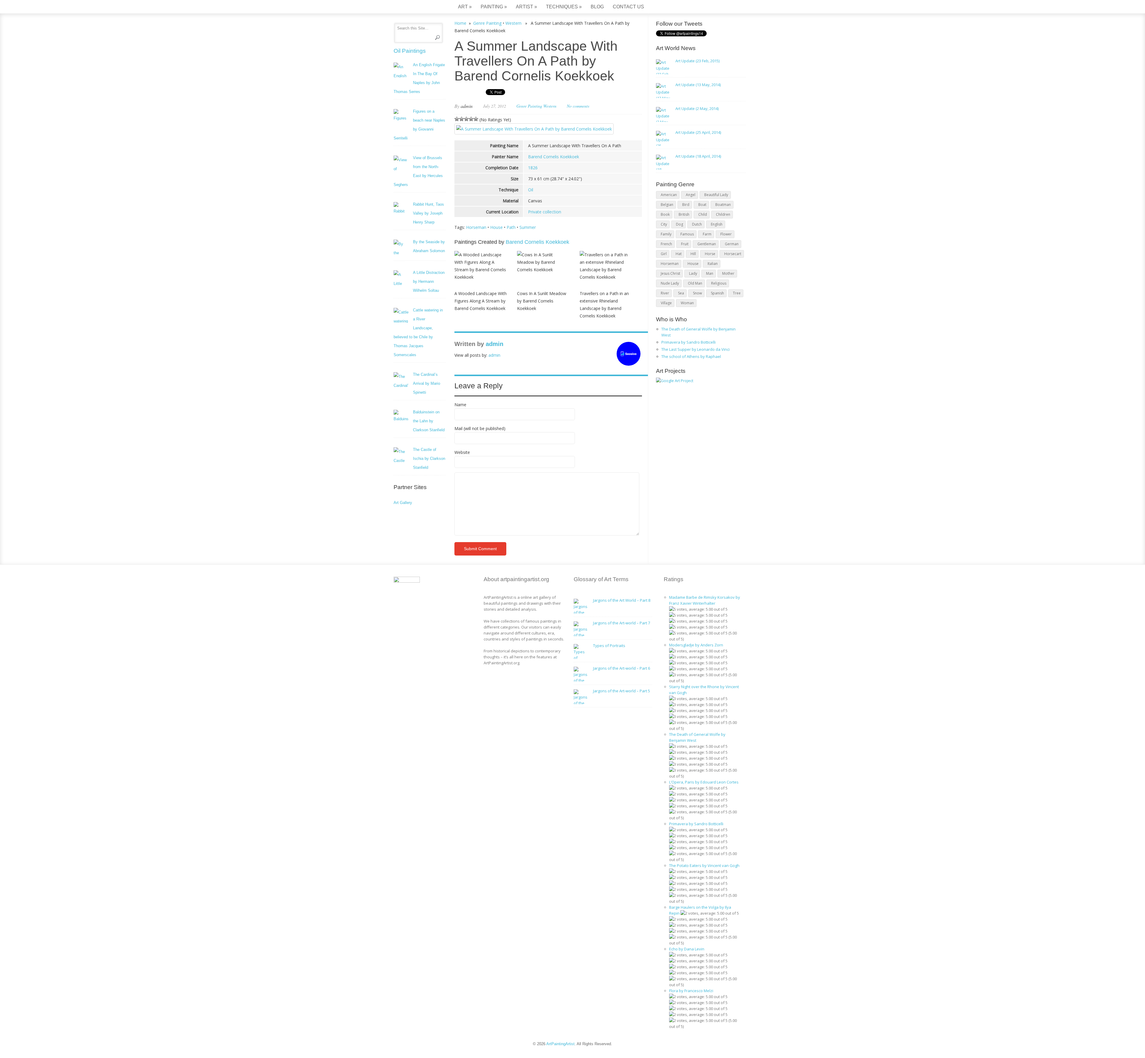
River (665, 293)
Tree (737, 293)
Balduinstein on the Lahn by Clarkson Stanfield (429, 421)
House (496, 227)
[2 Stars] (461, 119)
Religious (718, 283)
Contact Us (628, 6)
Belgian (667, 204)
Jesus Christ (670, 273)
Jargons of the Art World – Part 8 (621, 600)
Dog (679, 224)
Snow (697, 293)
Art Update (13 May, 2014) (698, 84)
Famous (687, 234)
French (666, 243)
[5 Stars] (476, 119)
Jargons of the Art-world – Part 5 (621, 691)
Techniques (564, 6)
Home (460, 23)
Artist (526, 6)
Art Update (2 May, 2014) (697, 108)
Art (465, 6)
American (669, 194)
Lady (693, 273)
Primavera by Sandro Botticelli (688, 342)
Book (665, 214)
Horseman (476, 227)
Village (666, 302)
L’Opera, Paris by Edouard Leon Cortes (704, 782)
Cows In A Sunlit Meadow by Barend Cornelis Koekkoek (541, 301)
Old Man (695, 283)
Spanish (717, 293)
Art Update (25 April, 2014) (698, 132)
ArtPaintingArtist (416, 7)
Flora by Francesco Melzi (691, 990)
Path (511, 227)
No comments (578, 106)
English (716, 224)
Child (702, 214)
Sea (681, 293)
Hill (693, 253)
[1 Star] (456, 119)
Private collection (544, 212)
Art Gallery (403, 502)
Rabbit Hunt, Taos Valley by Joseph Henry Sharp (428, 213)
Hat (679, 253)
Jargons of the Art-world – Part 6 (621, 668)
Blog (597, 6)
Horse (710, 253)
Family (666, 234)
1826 (533, 167)
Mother (728, 273)
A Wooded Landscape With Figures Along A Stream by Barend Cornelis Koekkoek (480, 301)
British (684, 214)
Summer (527, 227)
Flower (726, 234)
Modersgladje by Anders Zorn (696, 645)
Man (709, 273)
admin (467, 106)
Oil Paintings (410, 51)
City (664, 224)
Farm (707, 234)
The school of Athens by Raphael (691, 356)
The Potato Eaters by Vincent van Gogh (704, 865)
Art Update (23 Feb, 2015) (697, 60)
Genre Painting (487, 23)
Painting (494, 6)
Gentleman (706, 243)
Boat (702, 204)
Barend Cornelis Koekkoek (553, 156)
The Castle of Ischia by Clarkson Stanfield (429, 458)
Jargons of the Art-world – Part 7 (621, 623)
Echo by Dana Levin (686, 949)
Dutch (697, 224)
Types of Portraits (609, 645)
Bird (685, 204)
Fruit (684, 243)
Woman (687, 302)
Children (723, 214)
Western (513, 23)
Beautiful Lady (716, 194)
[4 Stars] (471, 119)
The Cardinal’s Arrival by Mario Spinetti (426, 383)
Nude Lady (670, 283)
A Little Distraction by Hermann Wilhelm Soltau (429, 281)
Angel (690, 194)
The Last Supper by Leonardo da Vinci (695, 349)
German (732, 243)
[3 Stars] (466, 119)
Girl (664, 253)
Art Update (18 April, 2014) (698, 156)
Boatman (723, 204)
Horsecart (732, 253)
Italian (713, 263)
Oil (530, 190)
